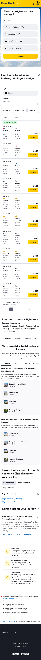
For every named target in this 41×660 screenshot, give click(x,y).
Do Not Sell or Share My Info (20, 643)
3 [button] (20, 309)
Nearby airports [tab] (9, 483)
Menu (38, 2)
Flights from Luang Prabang (12, 499)
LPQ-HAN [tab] (27, 338)
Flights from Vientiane (10, 502)
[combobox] (9, 21)
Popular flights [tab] (8, 488)
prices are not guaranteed (10, 598)
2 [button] (15, 309)
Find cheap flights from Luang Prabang (16, 534)
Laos (14, 621)
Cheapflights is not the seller (13, 605)
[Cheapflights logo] (8, 3)
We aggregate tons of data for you (15, 609)
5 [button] (29, 309)
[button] (14, 14)
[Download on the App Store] (25, 654)
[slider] (38, 104)
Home (3, 621)
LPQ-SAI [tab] (36, 363)
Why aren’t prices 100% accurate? (15, 613)
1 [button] (11, 309)
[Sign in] (34, 4)
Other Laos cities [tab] (24, 483)
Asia (9, 621)
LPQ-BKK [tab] (17, 338)
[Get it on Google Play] (15, 654)
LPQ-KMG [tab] (7, 338)
